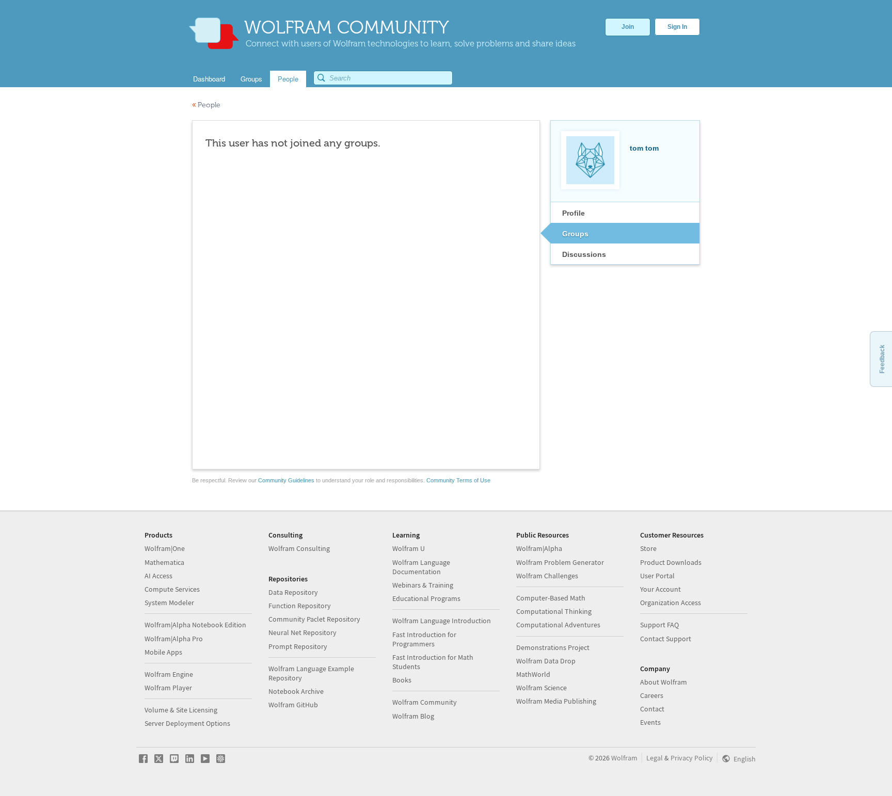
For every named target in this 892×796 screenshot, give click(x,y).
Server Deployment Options (187, 723)
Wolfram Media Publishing (556, 701)
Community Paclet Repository (314, 619)
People (206, 105)
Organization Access (670, 602)
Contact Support (665, 638)
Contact (652, 708)
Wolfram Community (424, 702)
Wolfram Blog (413, 716)
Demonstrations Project (553, 647)
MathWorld (533, 674)
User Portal (657, 575)
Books (401, 680)
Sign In (677, 26)
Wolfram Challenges (547, 575)
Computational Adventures (558, 624)
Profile (573, 213)
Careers (651, 695)
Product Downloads (671, 562)
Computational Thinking (554, 611)
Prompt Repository (297, 646)
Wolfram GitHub (293, 704)
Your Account (660, 589)
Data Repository (293, 592)
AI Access (158, 575)
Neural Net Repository (302, 632)
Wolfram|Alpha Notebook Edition (195, 624)
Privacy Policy (692, 757)
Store (648, 548)
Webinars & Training (422, 585)
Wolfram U (408, 548)
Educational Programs (426, 598)
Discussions (584, 254)
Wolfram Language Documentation (421, 567)
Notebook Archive (296, 691)
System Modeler (169, 602)
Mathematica (164, 562)
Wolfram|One (165, 548)
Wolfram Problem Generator (560, 562)
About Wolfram (663, 682)
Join (628, 26)
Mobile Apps (163, 652)
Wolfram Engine (169, 674)
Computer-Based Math (550, 598)
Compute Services (172, 589)
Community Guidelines (286, 480)
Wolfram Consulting (299, 548)
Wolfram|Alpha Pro (174, 638)
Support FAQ (659, 624)
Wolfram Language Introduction (441, 620)
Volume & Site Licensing (181, 709)
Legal (654, 757)
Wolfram (624, 757)
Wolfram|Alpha (539, 548)
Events (650, 722)
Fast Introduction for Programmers (424, 639)
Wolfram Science (541, 687)
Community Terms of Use (458, 480)
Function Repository (299, 605)
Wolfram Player (168, 687)
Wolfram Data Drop (546, 660)
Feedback (882, 359)
